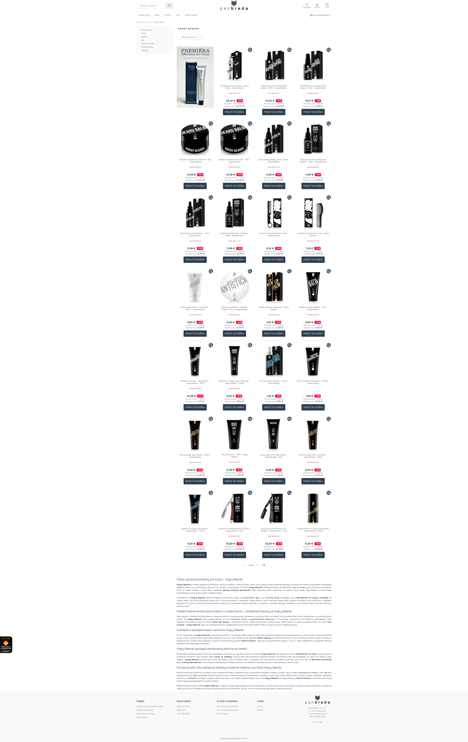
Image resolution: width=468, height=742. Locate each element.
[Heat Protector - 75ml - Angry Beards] (234, 434)
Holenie (144, 37)
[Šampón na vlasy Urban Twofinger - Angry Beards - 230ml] (234, 360)
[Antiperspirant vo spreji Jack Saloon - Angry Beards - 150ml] (313, 508)
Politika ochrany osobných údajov (149, 706)
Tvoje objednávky (183, 713)
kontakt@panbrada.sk (321, 15)
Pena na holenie (147, 43)
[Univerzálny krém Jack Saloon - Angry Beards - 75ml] (274, 434)
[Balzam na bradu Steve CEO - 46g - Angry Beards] (234, 139)
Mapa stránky (141, 717)
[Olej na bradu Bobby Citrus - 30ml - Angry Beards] (274, 139)
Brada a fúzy (146, 30)
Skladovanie (181, 710)
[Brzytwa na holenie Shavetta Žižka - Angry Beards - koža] (234, 508)
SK (321, 722)
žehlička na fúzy (196, 678)
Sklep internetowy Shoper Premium (234, 738)
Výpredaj (144, 50)
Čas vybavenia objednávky (227, 706)
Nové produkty (147, 47)
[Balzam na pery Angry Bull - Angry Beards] (274, 287)
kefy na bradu (200, 675)
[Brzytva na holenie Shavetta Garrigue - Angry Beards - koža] (274, 508)
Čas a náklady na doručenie (228, 710)
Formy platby (222, 713)
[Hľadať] (169, 5)
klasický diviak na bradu (277, 597)
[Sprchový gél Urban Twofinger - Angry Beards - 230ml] (313, 434)
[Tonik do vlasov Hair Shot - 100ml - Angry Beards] (274, 360)
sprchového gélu (251, 597)
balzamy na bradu (308, 672)
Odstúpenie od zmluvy (145, 713)
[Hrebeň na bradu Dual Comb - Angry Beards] (313, 213)
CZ (317, 722)
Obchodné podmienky (144, 710)
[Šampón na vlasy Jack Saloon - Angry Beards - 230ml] (195, 508)
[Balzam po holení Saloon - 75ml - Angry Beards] (313, 287)
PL (314, 722)
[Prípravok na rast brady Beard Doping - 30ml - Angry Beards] (313, 65)
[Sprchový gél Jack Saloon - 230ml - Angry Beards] (195, 434)
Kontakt (260, 710)
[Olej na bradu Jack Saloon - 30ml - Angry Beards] (195, 213)
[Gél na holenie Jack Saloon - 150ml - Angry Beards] (313, 360)
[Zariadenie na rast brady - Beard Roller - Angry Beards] (234, 65)
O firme (260, 706)
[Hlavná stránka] (234, 5)
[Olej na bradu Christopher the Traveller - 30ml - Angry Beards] (313, 139)
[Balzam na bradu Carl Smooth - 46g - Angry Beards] (195, 139)
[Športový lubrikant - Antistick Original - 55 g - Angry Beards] (234, 287)
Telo (143, 40)
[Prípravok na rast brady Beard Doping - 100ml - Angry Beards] (274, 65)
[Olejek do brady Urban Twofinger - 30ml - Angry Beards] (234, 213)
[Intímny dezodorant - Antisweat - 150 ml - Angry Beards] (195, 287)
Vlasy (143, 33)
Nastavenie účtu (183, 706)
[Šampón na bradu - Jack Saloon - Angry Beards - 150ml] (195, 360)
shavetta (235, 619)
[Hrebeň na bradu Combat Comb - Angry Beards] (274, 213)
